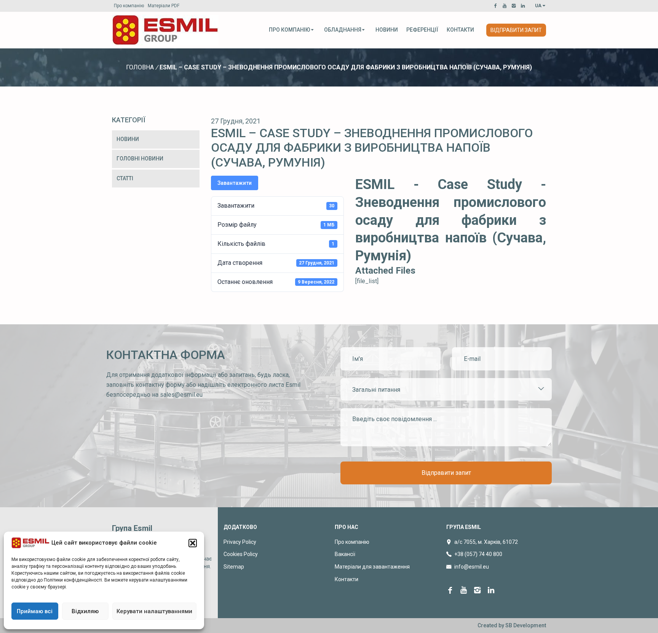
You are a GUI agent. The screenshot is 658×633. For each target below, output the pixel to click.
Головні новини (140, 158)
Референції (422, 30)
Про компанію (129, 5)
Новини (386, 30)
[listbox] (446, 389)
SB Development (525, 625)
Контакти (460, 30)
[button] (192, 543)
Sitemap (234, 567)
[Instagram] (514, 5)
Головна (140, 67)
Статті (125, 178)
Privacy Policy (240, 542)
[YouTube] (505, 5)
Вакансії (345, 554)
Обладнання (342, 30)
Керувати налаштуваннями (154, 611)
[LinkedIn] (524, 5)
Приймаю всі (35, 611)
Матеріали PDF (163, 5)
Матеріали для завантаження (372, 567)
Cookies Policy (241, 554)
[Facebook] (496, 5)
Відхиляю (85, 611)
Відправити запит (516, 30)
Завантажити (234, 183)
